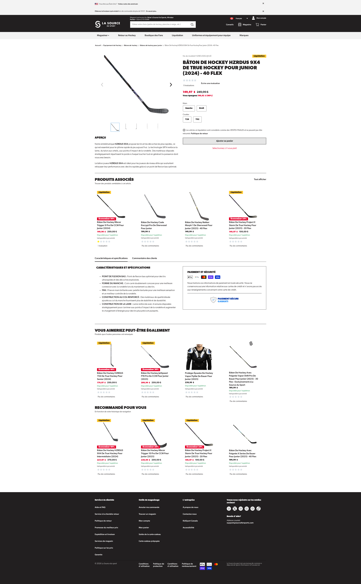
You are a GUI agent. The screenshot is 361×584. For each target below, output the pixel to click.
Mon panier (144, 527)
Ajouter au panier (224, 141)
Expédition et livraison (105, 534)
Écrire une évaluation (210, 83)
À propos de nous (190, 507)
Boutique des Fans (154, 35)
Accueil (98, 45)
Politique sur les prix (104, 548)
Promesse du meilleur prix (106, 527)
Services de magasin (104, 541)
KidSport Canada (190, 521)
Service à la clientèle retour (107, 514)
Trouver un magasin (147, 514)
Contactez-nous (190, 514)
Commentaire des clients (144, 258)
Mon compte (144, 521)
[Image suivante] (171, 85)
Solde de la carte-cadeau (150, 534)
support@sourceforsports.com (240, 523)
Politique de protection (158, 565)
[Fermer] (263, 3)
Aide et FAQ (100, 507)
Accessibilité (188, 527)
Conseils (230, 24)
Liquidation (177, 35)
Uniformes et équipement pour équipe (211, 35)
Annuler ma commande (149, 507)
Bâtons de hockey (130, 45)
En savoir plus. (151, 11)
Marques (244, 35)
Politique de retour (199, 133)
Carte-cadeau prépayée (149, 541)
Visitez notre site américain (128, 4)
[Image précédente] (102, 85)
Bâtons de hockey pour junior (151, 45)
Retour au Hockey (127, 35)
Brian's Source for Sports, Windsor (160, 17)
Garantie (98, 554)
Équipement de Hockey (112, 45)
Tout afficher (260, 179)
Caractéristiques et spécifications (111, 258)
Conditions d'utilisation (144, 565)
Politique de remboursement (189, 565)
